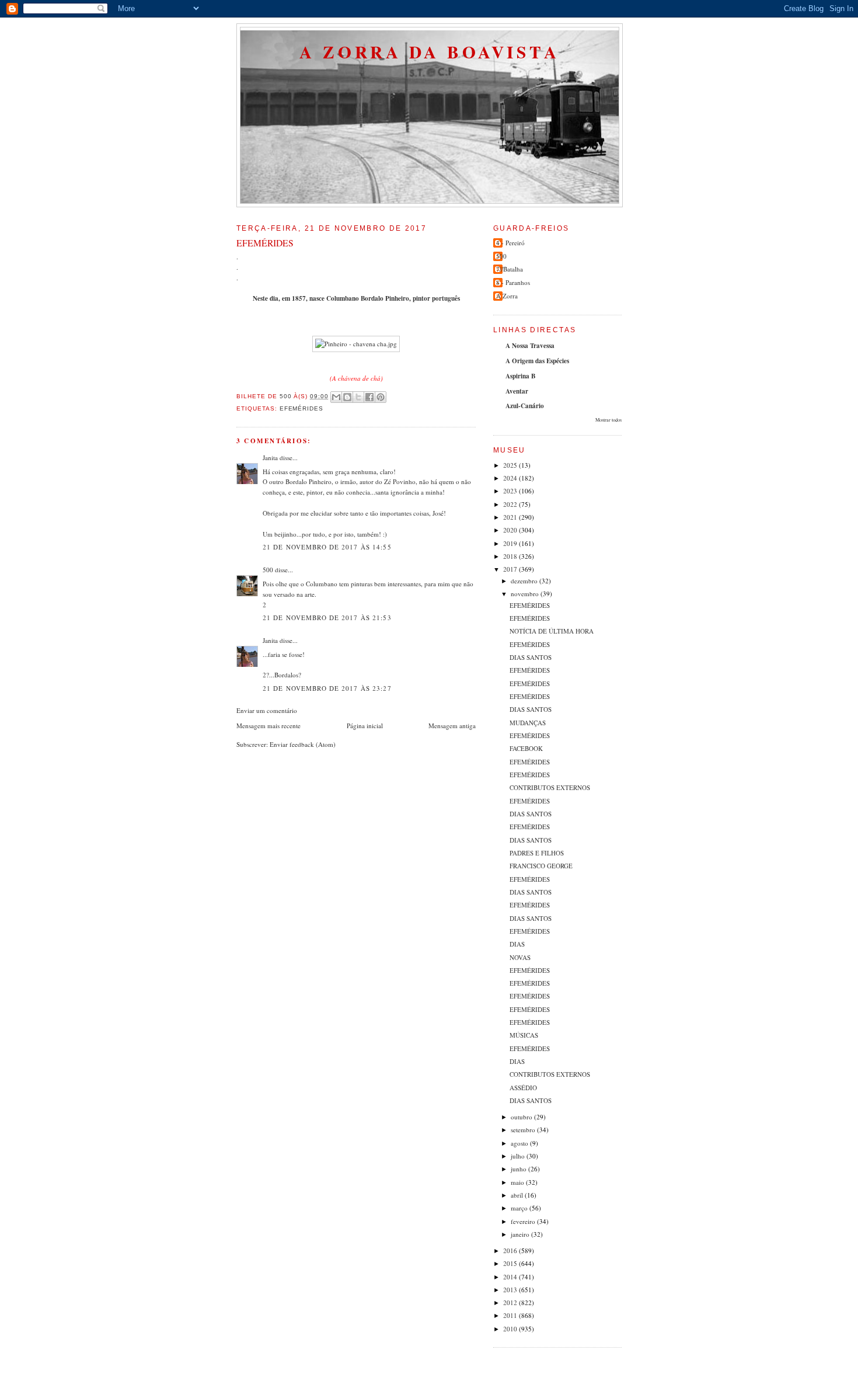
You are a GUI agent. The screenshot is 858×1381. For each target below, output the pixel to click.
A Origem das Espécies (537, 361)
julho (518, 1156)
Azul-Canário (524, 406)
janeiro (521, 1234)
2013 (511, 1289)
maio (518, 1182)
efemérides (302, 408)
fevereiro (524, 1221)
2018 (511, 556)
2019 (511, 543)
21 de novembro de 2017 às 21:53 (327, 617)
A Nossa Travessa (529, 345)
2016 (511, 1250)
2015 (511, 1263)
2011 (511, 1315)
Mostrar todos (608, 419)
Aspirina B (520, 376)
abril (518, 1195)
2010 (511, 1328)
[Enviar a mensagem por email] (336, 397)
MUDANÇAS (528, 722)
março (520, 1207)
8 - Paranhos (513, 282)
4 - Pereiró (510, 242)
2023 (511, 490)
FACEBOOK (526, 748)
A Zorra (507, 295)
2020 (511, 530)
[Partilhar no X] (358, 397)
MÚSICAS (524, 1035)
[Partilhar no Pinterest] (380, 397)
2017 (511, 569)
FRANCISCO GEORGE (541, 865)
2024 (511, 478)
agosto (520, 1143)
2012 (511, 1302)
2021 (511, 517)
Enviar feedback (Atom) (303, 744)
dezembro (525, 580)
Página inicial (365, 725)
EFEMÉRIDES (530, 605)
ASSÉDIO (523, 1087)
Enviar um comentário (266, 710)
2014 (511, 1276)
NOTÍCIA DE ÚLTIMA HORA (552, 631)
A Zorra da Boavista (429, 51)
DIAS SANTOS (531, 657)
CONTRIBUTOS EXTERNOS (550, 787)
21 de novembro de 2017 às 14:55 (327, 546)
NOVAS (520, 957)
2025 (511, 465)
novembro (525, 593)
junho (519, 1168)
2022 (511, 504)
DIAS (517, 944)
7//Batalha (509, 269)
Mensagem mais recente (268, 725)
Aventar (516, 391)
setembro (524, 1129)
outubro (522, 1116)
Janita (270, 457)
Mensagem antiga (452, 725)
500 (268, 569)
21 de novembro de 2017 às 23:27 (327, 688)
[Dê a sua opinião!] (347, 397)
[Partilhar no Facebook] (369, 397)
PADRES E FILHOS (537, 852)
